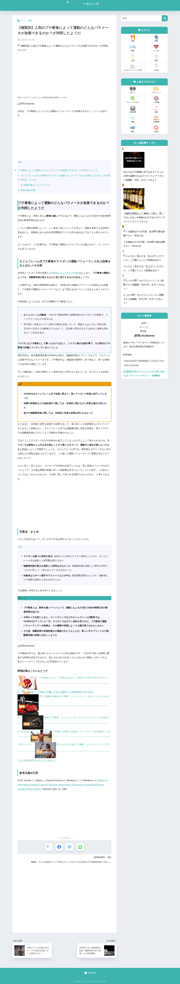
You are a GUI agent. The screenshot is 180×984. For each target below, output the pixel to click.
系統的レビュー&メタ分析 (64, 273)
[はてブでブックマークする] (69, 847)
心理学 (156, 132)
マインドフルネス (133, 102)
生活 (132, 60)
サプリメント (156, 92)
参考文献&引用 (27, 190)
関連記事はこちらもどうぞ (36, 185)
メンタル (156, 51)
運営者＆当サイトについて (138, 372)
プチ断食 (58, 862)
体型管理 (83, 862)
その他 (156, 70)
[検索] (165, 18)
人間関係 (156, 122)
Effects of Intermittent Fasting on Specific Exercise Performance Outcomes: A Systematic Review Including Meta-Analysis (62, 784)
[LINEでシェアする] (80, 847)
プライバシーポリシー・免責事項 (144, 375)
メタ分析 (71, 862)
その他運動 (45, 862)
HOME (91, 972)
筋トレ (108, 862)
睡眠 (132, 51)
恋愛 (156, 112)
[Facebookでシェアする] (59, 847)
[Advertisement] (64, 74)
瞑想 (132, 122)
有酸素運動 (96, 862)
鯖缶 (132, 132)
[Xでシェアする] (48, 847)
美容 (156, 60)
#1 (79, 273)
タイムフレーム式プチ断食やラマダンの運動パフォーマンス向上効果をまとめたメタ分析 (65, 175)
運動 (109, 857)
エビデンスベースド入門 (133, 70)
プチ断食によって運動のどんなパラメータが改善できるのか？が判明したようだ (58, 170)
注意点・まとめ (28, 179)
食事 (132, 41)
